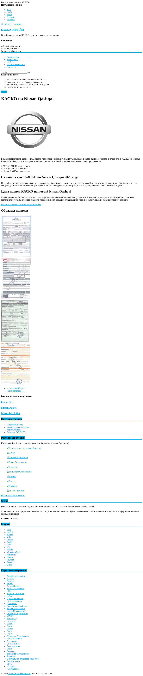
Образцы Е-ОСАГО (16, 432)
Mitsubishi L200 (10, 413)
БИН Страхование (15, 588)
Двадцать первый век (17, 606)
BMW (9, 14)
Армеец (10, 581)
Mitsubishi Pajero (16, 388)
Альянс (10, 578)
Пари (9, 631)
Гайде (9, 596)
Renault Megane (15, 391)
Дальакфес (12, 603)
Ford (9, 544)
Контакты (11, 67)
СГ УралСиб (13, 644)
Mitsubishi (11, 555)
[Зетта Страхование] (17, 462)
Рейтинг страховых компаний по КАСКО (21, 204)
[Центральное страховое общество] (24, 448)
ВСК (9, 591)
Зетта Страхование (16, 608)
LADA (10, 532)
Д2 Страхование (14, 601)
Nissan (4, 92)
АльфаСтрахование (16, 576)
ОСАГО (10, 62)
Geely (9, 12)
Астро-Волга (13, 586)
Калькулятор (13, 57)
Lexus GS (6, 401)
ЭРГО (9, 664)
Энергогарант (13, 661)
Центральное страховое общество (23, 659)
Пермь (10, 633)
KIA (9, 547)
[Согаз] (10, 481)
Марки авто (12, 59)
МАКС (10, 616)
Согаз (9, 649)
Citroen (10, 539)
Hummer (11, 19)
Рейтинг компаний (16, 64)
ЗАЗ (9, 9)
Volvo (9, 537)
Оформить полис (15, 425)
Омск (9, 626)
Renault (10, 562)
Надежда (11, 621)
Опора (10, 628)
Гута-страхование (15, 598)
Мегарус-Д (12, 618)
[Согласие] (12, 467)
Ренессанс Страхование (18, 636)
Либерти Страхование (17, 613)
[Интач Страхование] (17, 457)
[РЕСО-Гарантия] (15, 490)
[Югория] (12, 486)
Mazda (10, 550)
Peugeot (10, 17)
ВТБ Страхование (15, 593)
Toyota (10, 534)
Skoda (9, 565)
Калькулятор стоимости (18, 427)
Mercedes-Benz (14, 552)
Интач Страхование (16, 611)
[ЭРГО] (11, 453)
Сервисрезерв (13, 646)
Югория (10, 666)
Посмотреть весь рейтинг (13, 495)
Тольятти (11, 656)
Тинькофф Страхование (18, 654)
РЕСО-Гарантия (14, 638)
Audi (9, 529)
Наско (9, 623)
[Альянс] (11, 476)
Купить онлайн (14, 430)
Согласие (11, 651)
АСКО (10, 583)
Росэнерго (11, 641)
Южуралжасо (13, 669)
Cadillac (10, 542)
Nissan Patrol (8, 407)
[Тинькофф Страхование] (19, 472)
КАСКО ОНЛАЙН (12, 29)
